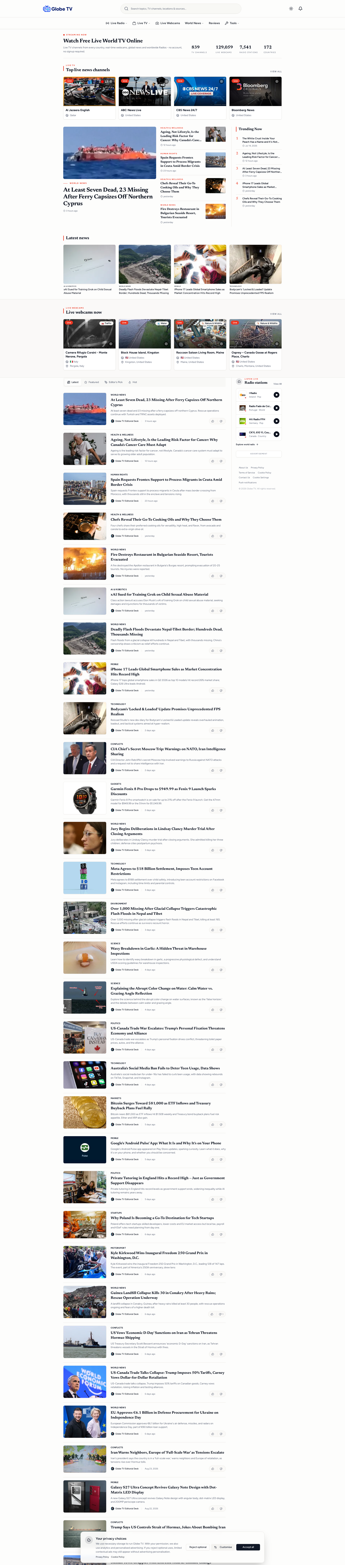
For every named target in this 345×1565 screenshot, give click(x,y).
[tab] (72, 382)
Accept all (248, 1547)
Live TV (142, 23)
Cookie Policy (264, 472)
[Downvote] (221, 421)
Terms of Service (247, 472)
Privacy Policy (257, 467)
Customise (226, 1547)
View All (276, 71)
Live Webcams (170, 23)
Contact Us (244, 477)
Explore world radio (245, 444)
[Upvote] (213, 421)
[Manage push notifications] (300, 8)
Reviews (214, 23)
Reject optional (197, 1547)
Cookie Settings (261, 477)
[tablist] (144, 382)
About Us (243, 467)
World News (193, 23)
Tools (233, 23)
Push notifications (248, 482)
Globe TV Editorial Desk (127, 421)
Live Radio (118, 23)
